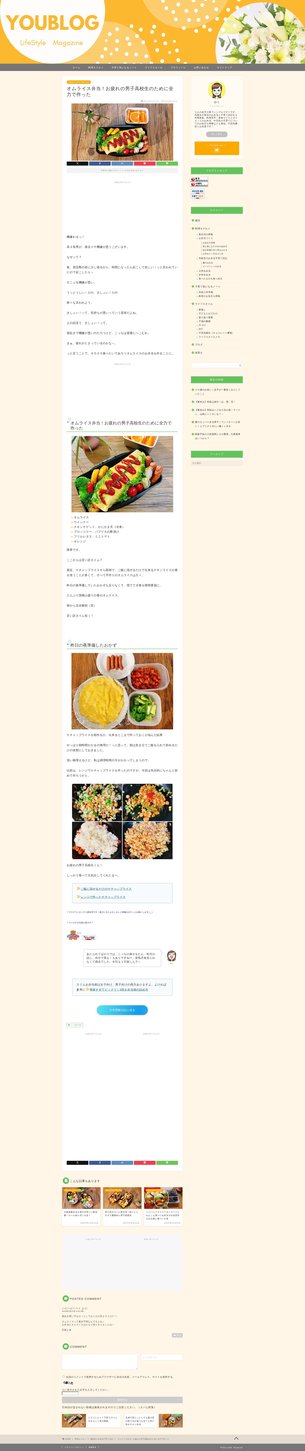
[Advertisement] (122, 207)
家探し (202, 310)
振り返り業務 (206, 317)
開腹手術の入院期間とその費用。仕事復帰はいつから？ (217, 436)
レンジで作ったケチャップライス (103, 897)
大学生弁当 (205, 271)
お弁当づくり (206, 238)
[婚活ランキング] (217, 179)
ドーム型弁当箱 (75, 1025)
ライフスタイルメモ (209, 337)
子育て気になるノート (124, 67)
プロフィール (178, 67)
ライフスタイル (154, 67)
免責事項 (92, 1447)
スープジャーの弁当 (212, 266)
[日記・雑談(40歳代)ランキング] (217, 184)
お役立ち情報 (209, 243)
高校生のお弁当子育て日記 (78, 82)
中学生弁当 (205, 275)
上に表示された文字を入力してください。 (86, 1389)
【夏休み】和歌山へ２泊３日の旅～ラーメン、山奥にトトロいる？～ (217, 412)
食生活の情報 (206, 234)
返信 (179, 1335)
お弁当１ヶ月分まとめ (213, 254)
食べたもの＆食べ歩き (211, 278)
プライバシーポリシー (74, 1447)
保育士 (199, 352)
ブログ (199, 344)
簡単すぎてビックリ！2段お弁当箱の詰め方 (119, 989)
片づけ (202, 325)
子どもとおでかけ (208, 313)
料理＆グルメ (96, 67)
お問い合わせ (201, 67)
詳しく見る (217, 134)
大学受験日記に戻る (122, 1010)
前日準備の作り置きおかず (215, 250)
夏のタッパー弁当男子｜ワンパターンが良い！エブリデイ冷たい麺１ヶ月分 (217, 424)
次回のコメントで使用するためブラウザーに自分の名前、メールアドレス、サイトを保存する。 (120, 1377)
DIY (201, 329)
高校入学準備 (206, 292)
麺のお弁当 (208, 263)
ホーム (76, 67)
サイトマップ (224, 67)
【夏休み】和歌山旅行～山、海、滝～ (215, 402)
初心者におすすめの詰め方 (215, 246)
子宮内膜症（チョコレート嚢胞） (216, 333)
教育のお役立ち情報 (209, 296)
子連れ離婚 (205, 321)
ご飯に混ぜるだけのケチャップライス (106, 888)
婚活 (197, 220)
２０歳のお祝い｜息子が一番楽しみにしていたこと (217, 392)
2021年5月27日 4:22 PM (73, 1311)
